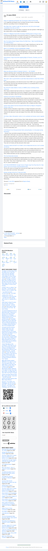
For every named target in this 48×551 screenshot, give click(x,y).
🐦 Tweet (40, 189)
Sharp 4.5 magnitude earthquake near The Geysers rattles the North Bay (21, 20)
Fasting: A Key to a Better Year (9, 290)
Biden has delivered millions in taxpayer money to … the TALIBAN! (19, 71)
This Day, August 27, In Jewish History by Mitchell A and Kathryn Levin (9, 527)
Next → (27, 10)
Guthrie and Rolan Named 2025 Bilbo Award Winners (9, 379)
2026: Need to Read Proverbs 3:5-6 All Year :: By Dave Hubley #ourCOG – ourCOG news (9, 304)
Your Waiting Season (7, 464)
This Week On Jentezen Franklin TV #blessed (7, 477)
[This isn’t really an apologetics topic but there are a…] (3, 258)
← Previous (21, 10)
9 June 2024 (11, 181)
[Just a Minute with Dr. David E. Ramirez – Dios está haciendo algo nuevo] (11, 262)
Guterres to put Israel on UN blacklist (12, 96)
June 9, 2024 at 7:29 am (10, 234)
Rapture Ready (26, 181)
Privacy (7, 547)
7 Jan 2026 (13, 293)
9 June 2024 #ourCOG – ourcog (11, 233)
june (7, 184)
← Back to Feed (24, 6)
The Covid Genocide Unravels (11, 156)
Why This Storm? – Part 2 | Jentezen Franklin (8, 468)
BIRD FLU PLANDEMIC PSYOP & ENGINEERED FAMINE (17, 48)
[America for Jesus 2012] (15, 262)
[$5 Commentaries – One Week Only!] (11, 254)
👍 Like (8, 189)
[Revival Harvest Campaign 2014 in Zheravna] (3, 262)
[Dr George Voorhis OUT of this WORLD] (7, 254)
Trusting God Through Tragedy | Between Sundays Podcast (9, 460)
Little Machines (5, 513)
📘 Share (29, 189)
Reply (5, 237)
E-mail (4, 435)
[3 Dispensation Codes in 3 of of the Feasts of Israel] (7, 262)
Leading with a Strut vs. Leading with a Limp (9, 299)
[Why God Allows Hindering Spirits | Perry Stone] (3, 265)
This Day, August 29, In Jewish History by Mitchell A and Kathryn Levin (9, 457)
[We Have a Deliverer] (11, 258)
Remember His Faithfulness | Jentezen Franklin (8, 521)
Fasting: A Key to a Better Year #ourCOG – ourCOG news (9, 288)
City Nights (4, 511)
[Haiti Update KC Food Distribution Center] (15, 254)
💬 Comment (18, 189)
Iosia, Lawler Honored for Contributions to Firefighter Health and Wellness (8, 504)
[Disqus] (24, 213)
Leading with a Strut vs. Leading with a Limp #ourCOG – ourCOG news (9, 296)
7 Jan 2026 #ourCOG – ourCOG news (7, 292)
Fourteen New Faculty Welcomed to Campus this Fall (9, 481)
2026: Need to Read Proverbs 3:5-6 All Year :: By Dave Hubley (9, 308)
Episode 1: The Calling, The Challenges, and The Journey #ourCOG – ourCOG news (9, 383)
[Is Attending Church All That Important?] (3, 254)
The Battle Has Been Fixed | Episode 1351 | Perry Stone (8, 472)
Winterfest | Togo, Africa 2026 (9, 532)
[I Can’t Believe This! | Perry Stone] (15, 258)
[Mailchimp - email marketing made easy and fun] (9, 444)
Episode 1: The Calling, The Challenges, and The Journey (9, 386)
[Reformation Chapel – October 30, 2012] (7, 258)
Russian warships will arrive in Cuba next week (15, 172)
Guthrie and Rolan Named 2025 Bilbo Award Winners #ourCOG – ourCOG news (9, 376)
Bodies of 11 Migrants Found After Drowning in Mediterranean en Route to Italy (22, 33)
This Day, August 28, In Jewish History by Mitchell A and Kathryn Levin (9, 490)
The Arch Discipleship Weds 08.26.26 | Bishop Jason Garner (9, 517)
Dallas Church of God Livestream (7, 509)
